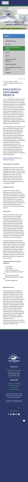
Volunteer (8, 72)
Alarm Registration (10, 41)
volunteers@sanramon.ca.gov (10, 144)
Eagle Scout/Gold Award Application (12, 158)
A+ (19, 78)
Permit (7, 56)
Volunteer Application (8, 159)
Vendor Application (10, 64)
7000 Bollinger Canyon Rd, (14, 370)
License (7, 52)
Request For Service (14, 389)
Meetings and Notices (14, 383)
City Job (7, 44)
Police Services (14, 387)
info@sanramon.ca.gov (14, 377)
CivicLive (13, 401)
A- (21, 78)
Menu (5, 3)
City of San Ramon (7, 81)
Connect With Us (14, 411)
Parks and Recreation (14, 385)
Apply (6, 36)
